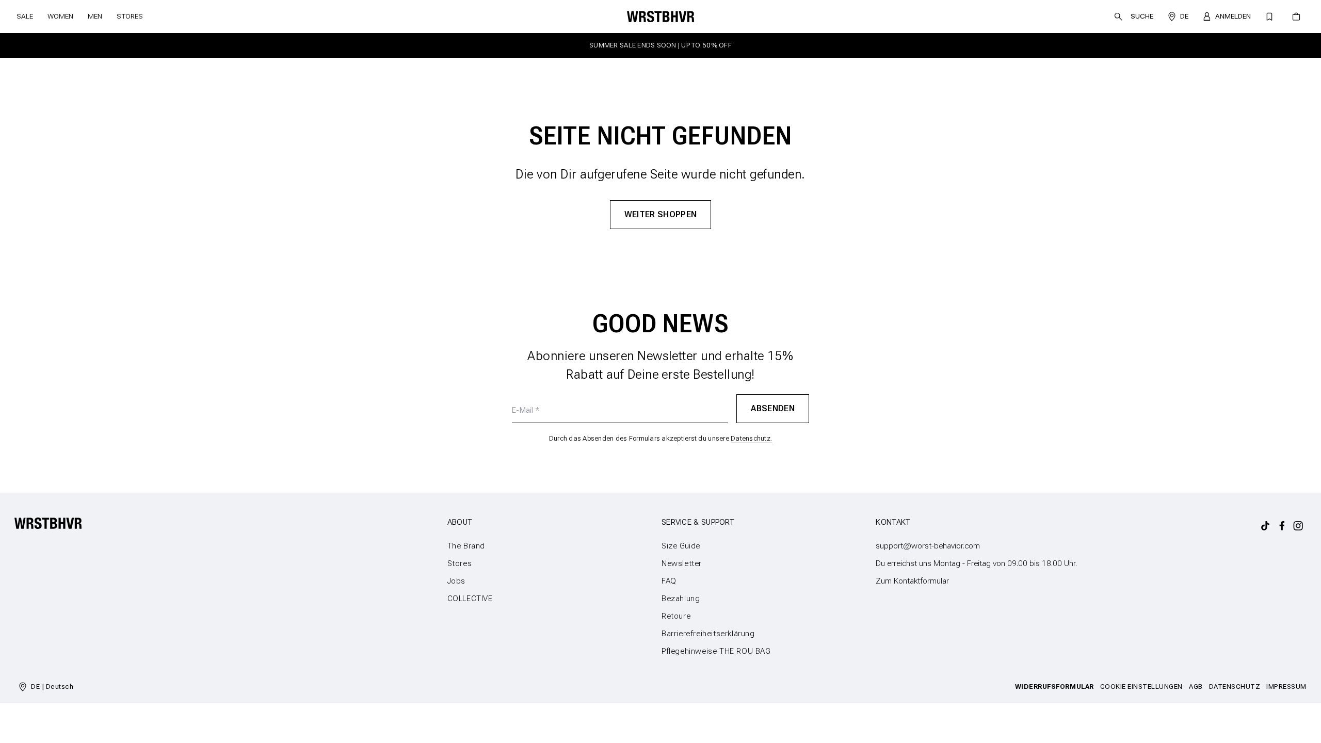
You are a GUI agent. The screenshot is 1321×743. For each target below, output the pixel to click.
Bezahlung (681, 598)
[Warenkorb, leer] (1296, 16)
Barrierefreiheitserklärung (708, 633)
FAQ (669, 581)
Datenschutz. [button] (751, 438)
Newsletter (682, 563)
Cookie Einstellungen (1141, 686)
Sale (25, 16)
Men (95, 16)
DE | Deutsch (52, 686)
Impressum (1286, 686)
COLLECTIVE (470, 598)
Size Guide (681, 546)
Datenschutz (1235, 686)
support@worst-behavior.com (928, 546)
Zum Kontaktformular (912, 581)
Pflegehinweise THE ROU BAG (716, 651)
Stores (130, 16)
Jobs (456, 581)
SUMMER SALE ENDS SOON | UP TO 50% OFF (660, 45)
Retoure (676, 616)
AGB (1196, 686)
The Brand (466, 546)
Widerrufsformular (1054, 686)
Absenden (773, 408)
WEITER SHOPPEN (660, 214)
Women (60, 16)
